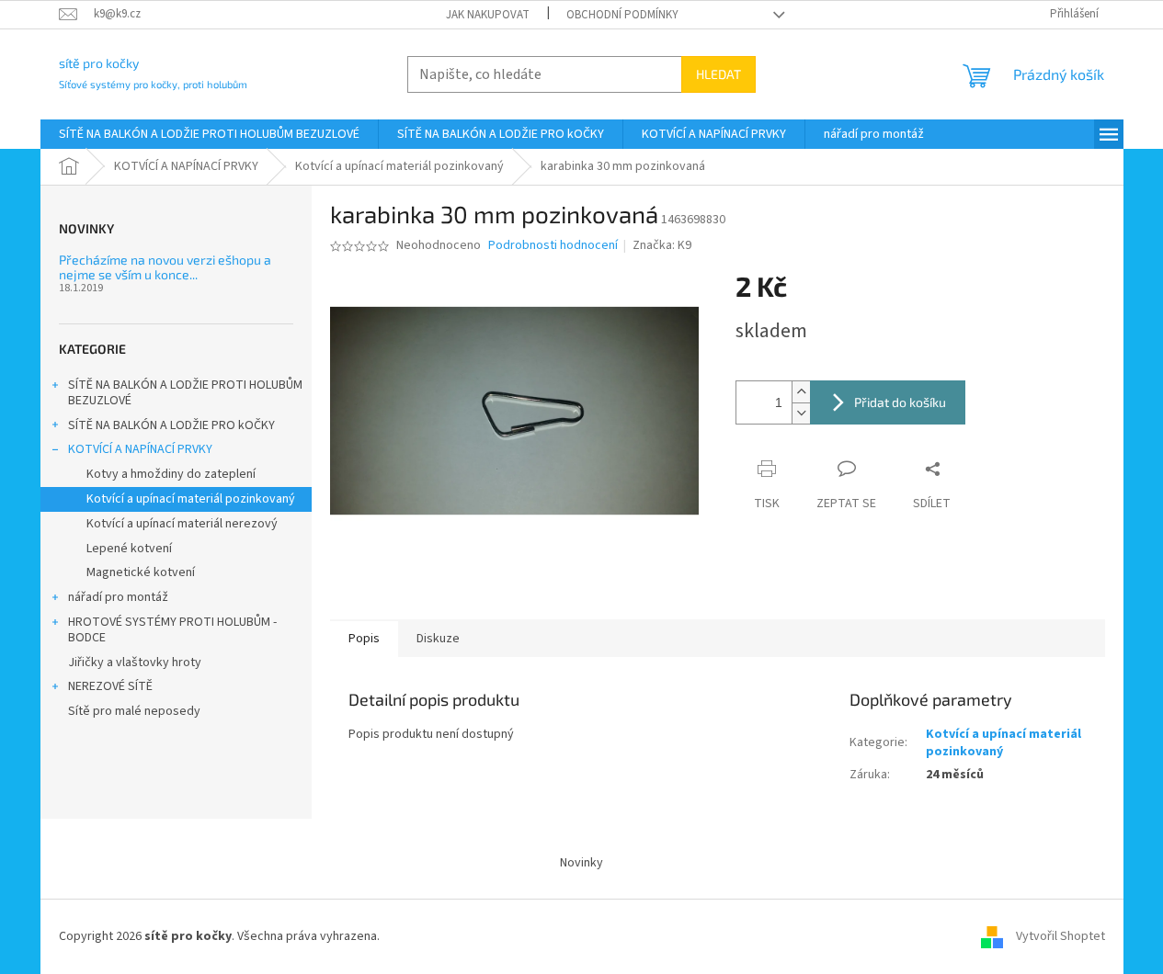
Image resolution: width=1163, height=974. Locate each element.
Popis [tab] (364, 638)
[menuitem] (209, 134)
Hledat (718, 74)
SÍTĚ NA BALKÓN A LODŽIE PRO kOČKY (171, 425)
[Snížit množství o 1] (801, 413)
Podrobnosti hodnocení (553, 246)
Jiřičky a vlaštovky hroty (134, 662)
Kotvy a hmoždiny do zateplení (171, 474)
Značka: (662, 245)
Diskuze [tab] (438, 638)
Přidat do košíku (900, 402)
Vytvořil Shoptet (1060, 936)
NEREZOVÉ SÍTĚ (110, 686)
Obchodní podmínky (622, 14)
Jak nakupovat (488, 14)
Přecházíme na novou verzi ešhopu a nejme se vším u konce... (165, 267)
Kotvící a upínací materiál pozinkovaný (190, 499)
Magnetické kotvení (140, 572)
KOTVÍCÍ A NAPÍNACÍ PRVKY (140, 449)
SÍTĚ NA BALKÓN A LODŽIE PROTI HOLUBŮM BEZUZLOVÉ (185, 393)
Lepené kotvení (129, 548)
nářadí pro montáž (118, 597)
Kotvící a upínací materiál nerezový (182, 524)
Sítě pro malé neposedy (134, 711)
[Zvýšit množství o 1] (801, 391)
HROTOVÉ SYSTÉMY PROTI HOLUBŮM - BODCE (172, 630)
